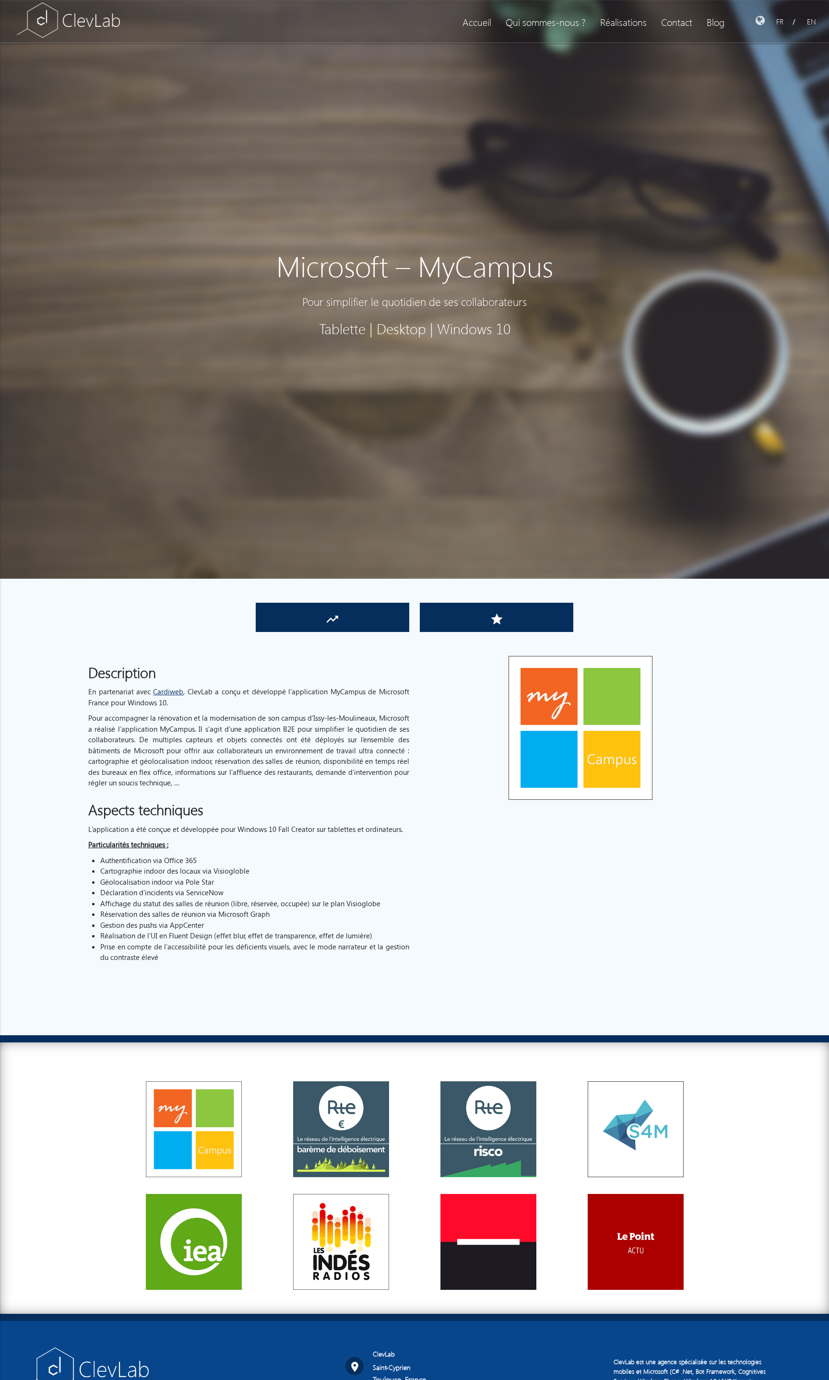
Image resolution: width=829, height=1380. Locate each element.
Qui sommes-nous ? (546, 21)
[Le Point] (636, 1312)
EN (811, 21)
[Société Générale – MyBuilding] (488, 1312)
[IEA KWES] (194, 1312)
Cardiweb (168, 691)
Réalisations (623, 21)
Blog (715, 21)
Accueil (476, 21)
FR (779, 21)
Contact (676, 21)
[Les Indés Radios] (341, 1312)
